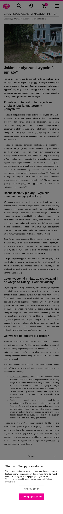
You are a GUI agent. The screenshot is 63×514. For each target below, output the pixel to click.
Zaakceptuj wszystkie (31, 496)
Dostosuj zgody (31, 488)
